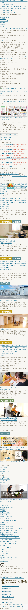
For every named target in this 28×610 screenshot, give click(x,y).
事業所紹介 (3, 477)
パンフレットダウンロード (8, 520)
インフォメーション (16, 28)
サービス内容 (4, 21)
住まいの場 (3, 467)
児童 (1, 473)
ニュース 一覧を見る (6, 166)
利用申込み (3, 23)
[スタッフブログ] (12, 499)
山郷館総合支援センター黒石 (8, 530)
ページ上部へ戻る (5, 501)
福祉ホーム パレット (6, 329)
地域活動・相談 (5, 471)
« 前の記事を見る (6, 137)
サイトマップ (4, 561)
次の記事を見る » (6, 140)
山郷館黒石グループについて (8, 507)
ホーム (2, 26)
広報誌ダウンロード (6, 518)
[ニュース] (14, 497)
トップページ (4, 28)
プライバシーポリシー (7, 559)
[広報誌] (14, 459)
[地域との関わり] (14, 449)
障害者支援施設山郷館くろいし (9, 174)
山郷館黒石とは (5, 17)
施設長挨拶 (3, 509)
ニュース (3, 40)
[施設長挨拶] (14, 445)
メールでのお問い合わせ (7, 4)
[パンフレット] (14, 463)
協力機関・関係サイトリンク (8, 557)
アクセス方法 (4, 553)
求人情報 (3, 482)
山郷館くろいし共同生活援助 (8, 300)
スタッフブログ (5, 551)
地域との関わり (5, 515)
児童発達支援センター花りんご (9, 536)
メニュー (3, 503)
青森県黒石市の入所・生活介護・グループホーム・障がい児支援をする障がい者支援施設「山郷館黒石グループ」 (13, 8)
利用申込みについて (6, 516)
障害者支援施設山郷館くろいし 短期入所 (7, 241)
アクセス (3, 24)
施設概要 (3, 19)
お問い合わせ (4, 555)
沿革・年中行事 (5, 479)
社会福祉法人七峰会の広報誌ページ (14, 101)
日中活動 (3, 469)
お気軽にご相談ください (7, 12)
